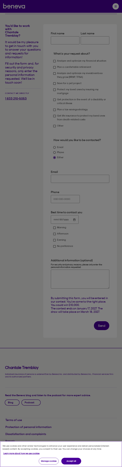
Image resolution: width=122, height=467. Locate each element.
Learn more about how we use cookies (21, 453)
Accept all (71, 461)
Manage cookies (49, 461)
